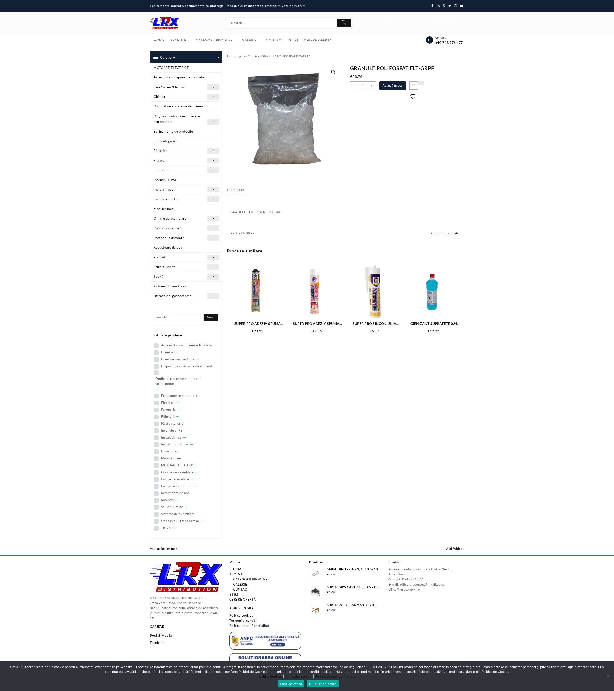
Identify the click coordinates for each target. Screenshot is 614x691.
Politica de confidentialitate (250, 625)
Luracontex (169, 451)
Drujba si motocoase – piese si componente (177, 118)
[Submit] (344, 23)
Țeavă (158, 276)
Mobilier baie (164, 209)
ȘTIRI (233, 594)
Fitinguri (160, 160)
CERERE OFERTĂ (242, 599)
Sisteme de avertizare (170, 286)
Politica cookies (241, 615)
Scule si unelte (165, 267)
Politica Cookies (270, 676)
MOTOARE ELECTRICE (171, 68)
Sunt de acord (291, 684)
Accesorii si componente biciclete (179, 77)
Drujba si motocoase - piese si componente (178, 381)
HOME (237, 569)
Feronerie (161, 170)
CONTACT (240, 589)
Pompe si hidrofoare (169, 238)
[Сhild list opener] (176, 352)
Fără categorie (165, 141)
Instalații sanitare (167, 199)
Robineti (160, 257)
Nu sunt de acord (322, 684)
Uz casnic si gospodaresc (172, 296)
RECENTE (237, 574)
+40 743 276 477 (449, 43)
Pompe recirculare (168, 228)
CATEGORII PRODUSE (250, 579)
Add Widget (455, 548)
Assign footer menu (165, 548)
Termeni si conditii (243, 620)
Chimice (160, 97)
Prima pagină (236, 56)
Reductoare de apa (168, 247)
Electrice (160, 150)
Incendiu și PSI (165, 180)
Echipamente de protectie (173, 131)
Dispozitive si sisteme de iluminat (179, 106)
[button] (333, 72)
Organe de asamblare (170, 218)
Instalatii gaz (164, 189)
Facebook (157, 642)
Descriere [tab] (236, 190)
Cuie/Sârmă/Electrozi (170, 87)
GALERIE (239, 584)
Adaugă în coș (393, 85)
